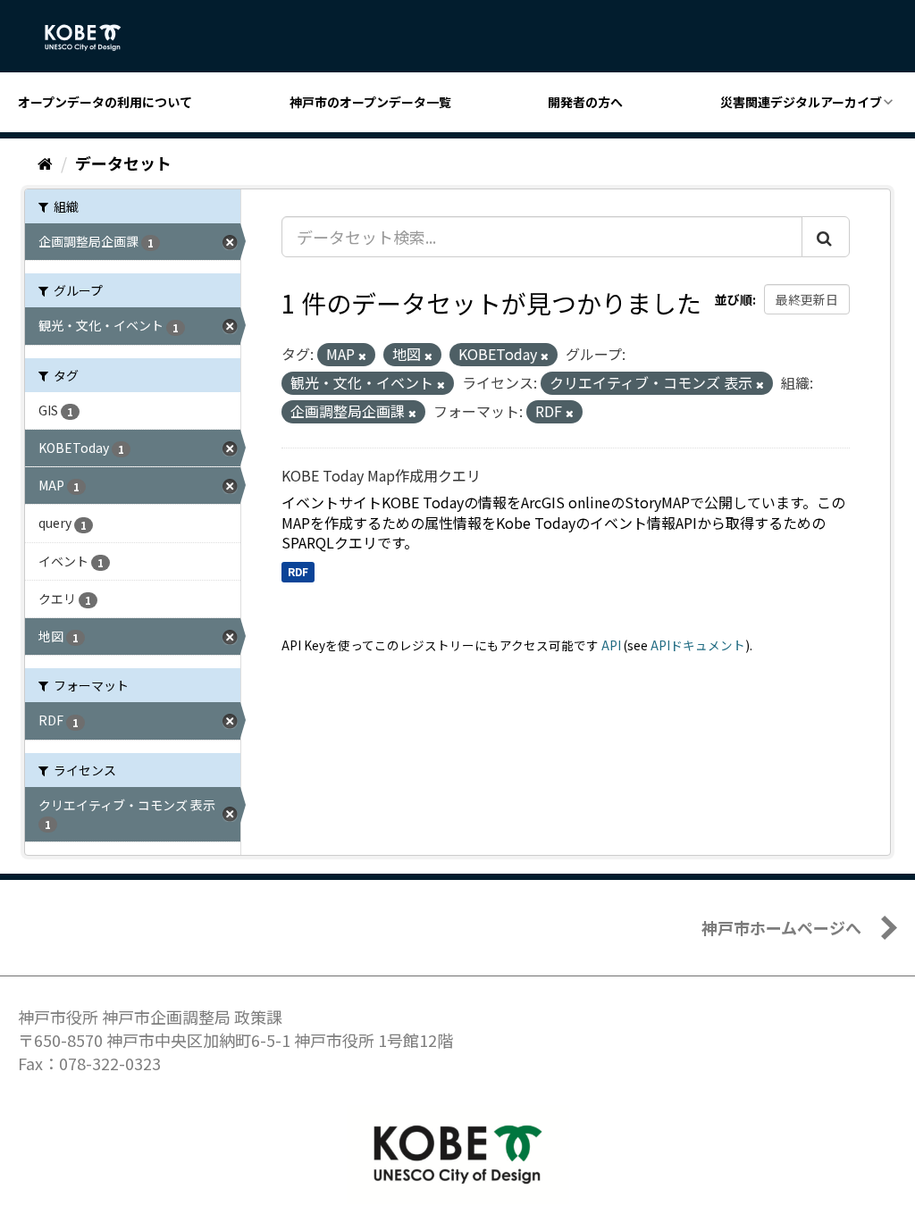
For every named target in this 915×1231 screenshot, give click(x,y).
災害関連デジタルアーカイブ (801, 102)
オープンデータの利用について (105, 102)
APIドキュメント (698, 645)
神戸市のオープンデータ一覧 (370, 102)
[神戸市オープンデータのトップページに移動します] (92, 37)
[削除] (362, 355)
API (611, 645)
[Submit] (826, 236)
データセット (123, 162)
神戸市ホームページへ (781, 927)
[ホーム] (45, 162)
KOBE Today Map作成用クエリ (381, 475)
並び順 (733, 299)
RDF (298, 571)
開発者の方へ (585, 102)
